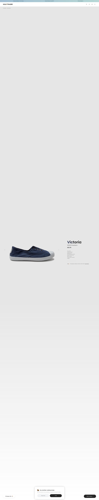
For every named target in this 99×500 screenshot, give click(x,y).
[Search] (86, 4)
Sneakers (9, 8)
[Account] (89, 4)
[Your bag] (92, 4)
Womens (4, 8)
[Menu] (95, 4)
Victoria (74, 242)
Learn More (87, 263)
